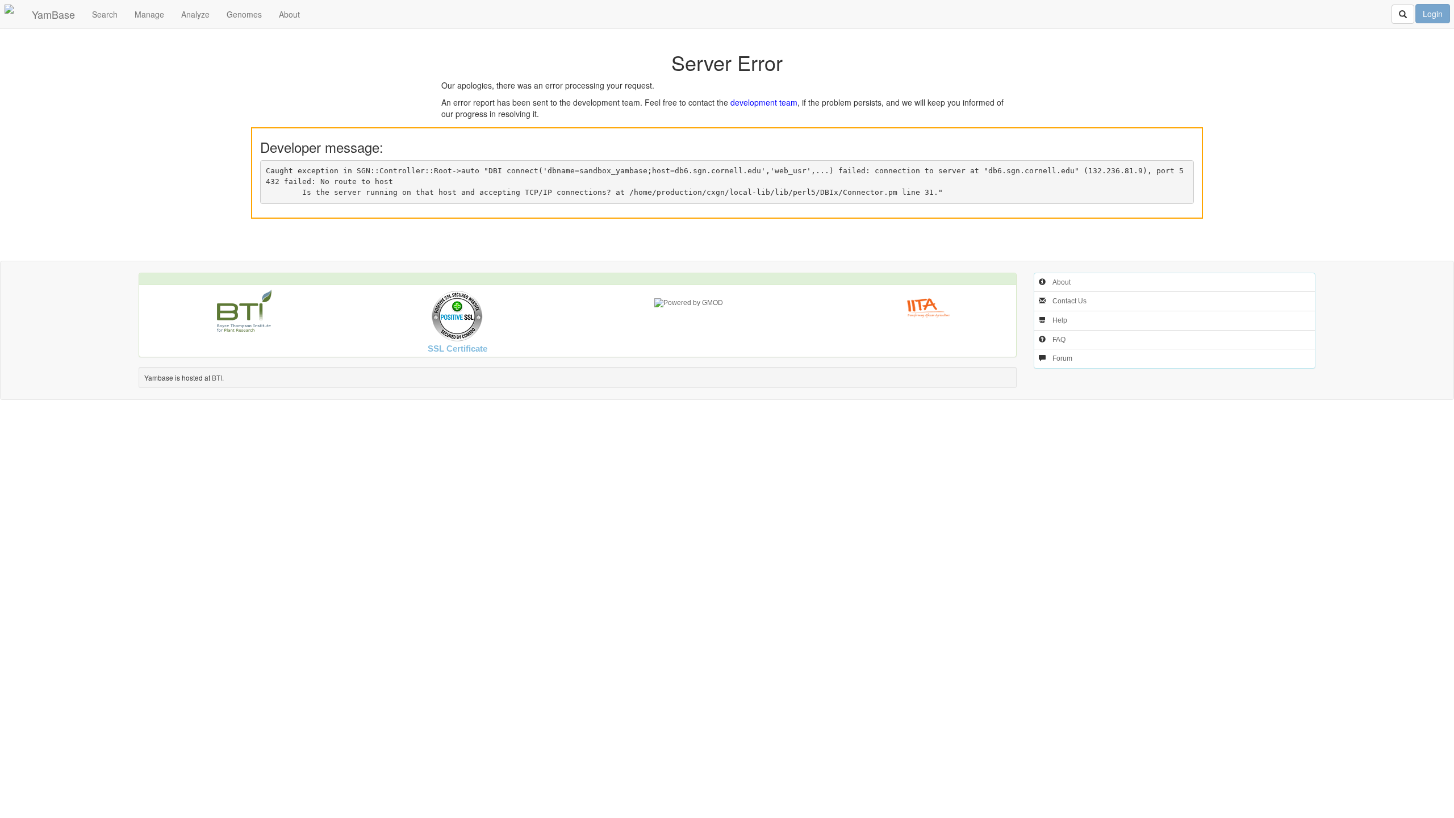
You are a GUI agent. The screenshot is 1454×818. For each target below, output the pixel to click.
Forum (1062, 358)
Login (1433, 13)
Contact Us (1069, 301)
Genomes (244, 14)
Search (105, 14)
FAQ (1059, 340)
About (289, 14)
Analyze (195, 14)
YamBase (53, 14)
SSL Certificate (457, 348)
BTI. (218, 377)
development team (763, 102)
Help (1059, 320)
